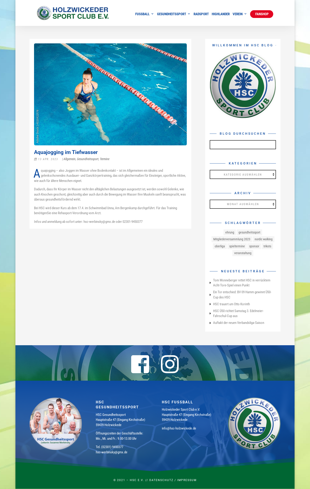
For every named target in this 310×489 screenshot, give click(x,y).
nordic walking (264, 239)
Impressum (187, 480)
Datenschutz (161, 480)
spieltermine (237, 246)
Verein (238, 14)
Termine (104, 159)
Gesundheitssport (171, 14)
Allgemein (70, 159)
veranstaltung (242, 253)
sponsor (254, 246)
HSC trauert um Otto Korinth (231, 304)
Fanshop (262, 14)
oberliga (220, 246)
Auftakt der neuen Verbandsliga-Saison (238, 323)
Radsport (201, 14)
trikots (267, 246)
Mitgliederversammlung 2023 (231, 239)
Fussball (142, 14)
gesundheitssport (249, 232)
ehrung (229, 232)
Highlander (221, 14)
